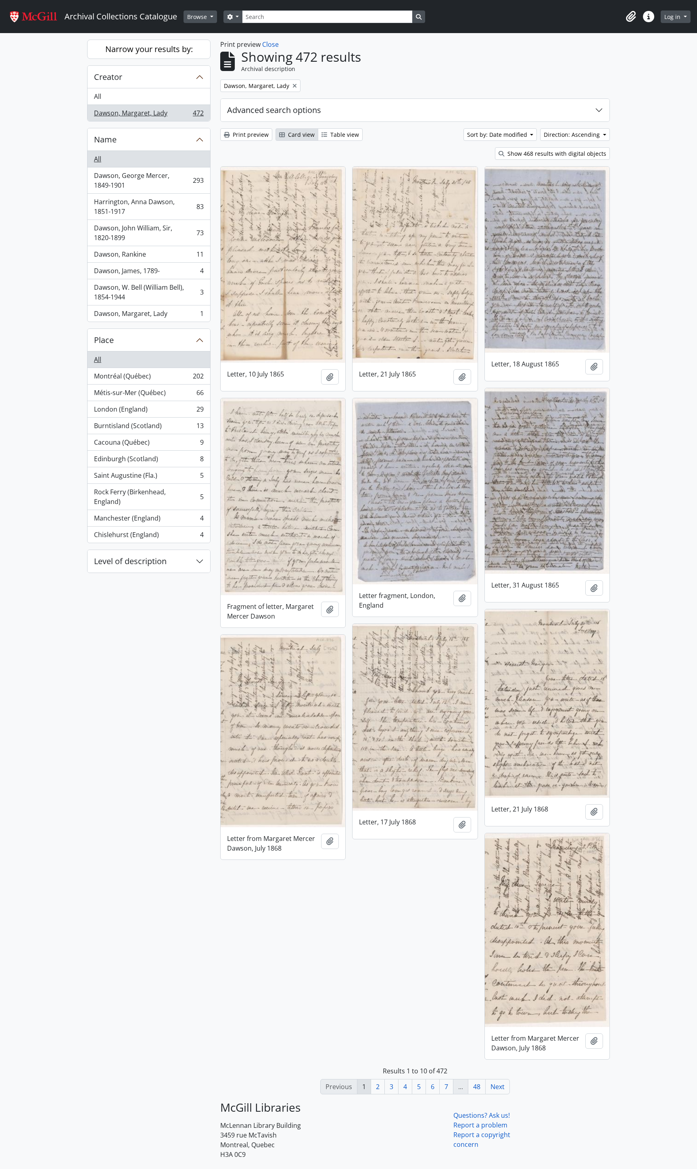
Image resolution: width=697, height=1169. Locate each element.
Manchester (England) (149, 520)
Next (497, 1086)
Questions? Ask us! (481, 1115)
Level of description (130, 561)
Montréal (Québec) (149, 378)
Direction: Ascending (572, 134)
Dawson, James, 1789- (149, 272)
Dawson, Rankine (149, 256)
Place (104, 340)
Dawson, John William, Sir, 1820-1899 (149, 233)
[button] (631, 16)
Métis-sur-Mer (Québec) (149, 394)
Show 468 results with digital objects (556, 153)
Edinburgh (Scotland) (149, 460)
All (97, 96)
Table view (344, 134)
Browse (198, 17)
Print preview (250, 134)
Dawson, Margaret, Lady (149, 115)
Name (105, 139)
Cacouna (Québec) (149, 444)
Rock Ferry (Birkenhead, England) (149, 496)
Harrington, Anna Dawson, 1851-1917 (149, 206)
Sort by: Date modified (498, 134)
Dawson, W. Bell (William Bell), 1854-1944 (149, 292)
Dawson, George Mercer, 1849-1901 (149, 180)
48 (476, 1086)
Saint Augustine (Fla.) (149, 477)
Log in (673, 17)
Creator (108, 76)
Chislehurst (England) (149, 536)
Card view (300, 134)
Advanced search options (274, 110)
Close (270, 44)
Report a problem (480, 1125)
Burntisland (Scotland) (149, 427)
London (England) (149, 411)
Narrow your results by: (149, 49)
